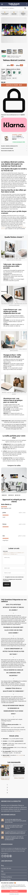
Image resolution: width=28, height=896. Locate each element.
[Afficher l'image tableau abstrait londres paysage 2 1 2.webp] (9, 51)
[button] (2, 4)
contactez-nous (6, 756)
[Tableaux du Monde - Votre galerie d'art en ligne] (14, 4)
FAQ (2, 871)
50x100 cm (11, 495)
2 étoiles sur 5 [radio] (13, 552)
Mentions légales (6, 880)
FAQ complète (19, 755)
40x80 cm (4, 495)
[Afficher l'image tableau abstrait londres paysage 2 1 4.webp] (20, 51)
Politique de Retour (6, 877)
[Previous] (1, 789)
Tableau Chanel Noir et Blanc (11, 778)
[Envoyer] (25, 8)
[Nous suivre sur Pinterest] (10, 856)
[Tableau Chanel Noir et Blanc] (10, 770)
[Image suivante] (24, 32)
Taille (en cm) (4, 75)
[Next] (5, 789)
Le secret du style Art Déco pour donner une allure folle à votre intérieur (14, 827)
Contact (3, 874)
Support (3, 69)
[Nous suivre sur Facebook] (2, 856)
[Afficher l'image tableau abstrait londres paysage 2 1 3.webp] (14, 51)
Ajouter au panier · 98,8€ (14, 85)
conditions (17, 731)
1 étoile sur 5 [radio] (6, 552)
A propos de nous (6, 868)
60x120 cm (17, 495)
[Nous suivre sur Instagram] (5, 856)
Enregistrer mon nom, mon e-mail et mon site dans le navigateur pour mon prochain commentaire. (13, 578)
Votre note (5, 551)
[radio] (3, 72)
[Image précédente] (3, 32)
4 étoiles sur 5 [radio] (6, 554)
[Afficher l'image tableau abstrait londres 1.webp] (3, 51)
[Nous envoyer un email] (8, 856)
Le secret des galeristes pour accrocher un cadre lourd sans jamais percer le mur (15, 821)
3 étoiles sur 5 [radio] (20, 552)
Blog (2, 865)
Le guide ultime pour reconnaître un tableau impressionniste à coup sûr (15, 832)
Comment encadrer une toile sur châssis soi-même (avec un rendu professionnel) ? (14, 838)
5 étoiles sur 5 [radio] (13, 554)
